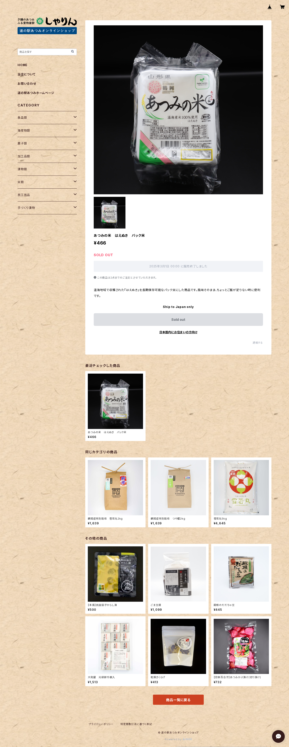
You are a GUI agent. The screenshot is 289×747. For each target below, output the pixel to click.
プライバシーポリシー (101, 724)
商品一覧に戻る (178, 700)
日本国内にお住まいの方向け (178, 332)
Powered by (174, 739)
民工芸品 (24, 195)
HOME (23, 65)
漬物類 (22, 169)
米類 (21, 182)
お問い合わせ (27, 83)
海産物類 (24, 130)
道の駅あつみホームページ (36, 93)
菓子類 (22, 143)
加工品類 (24, 156)
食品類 (22, 117)
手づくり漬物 (26, 208)
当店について (27, 74)
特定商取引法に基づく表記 (136, 724)
